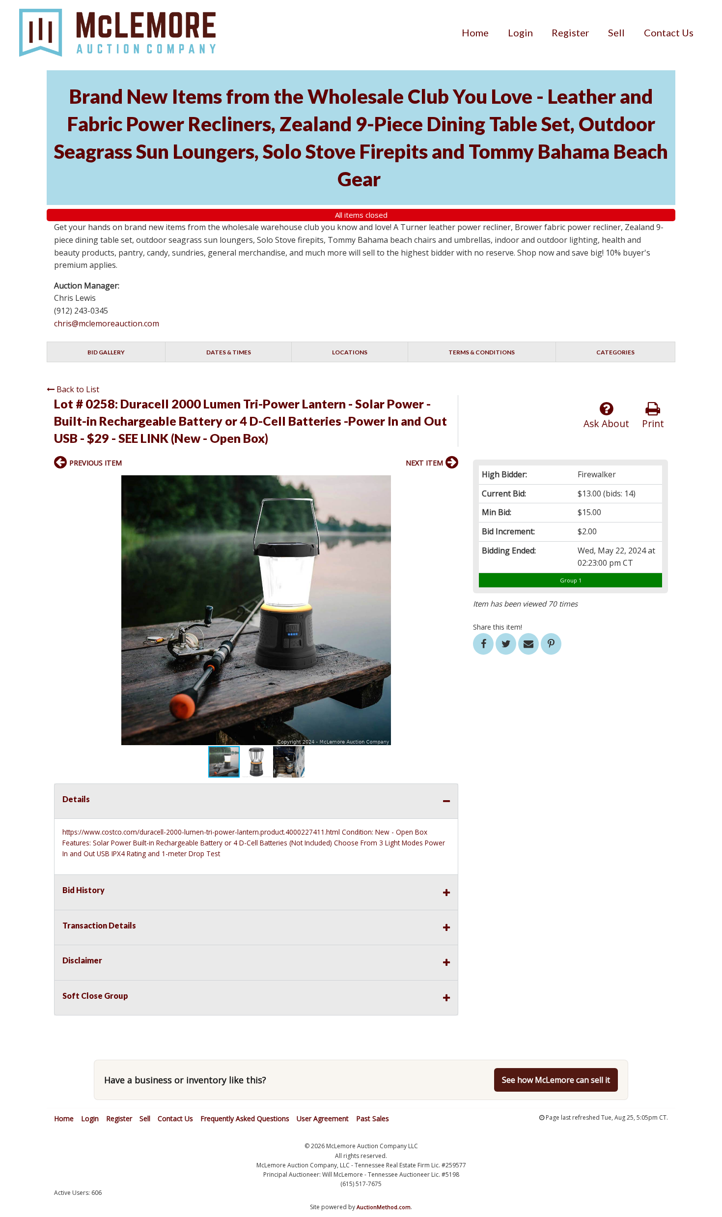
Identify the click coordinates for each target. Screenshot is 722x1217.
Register (570, 32)
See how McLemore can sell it (556, 1079)
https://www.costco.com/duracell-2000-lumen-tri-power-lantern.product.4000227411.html (201, 832)
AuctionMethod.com (384, 1207)
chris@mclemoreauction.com (106, 323)
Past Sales (372, 1118)
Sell (616, 32)
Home (475, 32)
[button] (449, 484)
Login (520, 32)
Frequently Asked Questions (244, 1118)
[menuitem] (475, 32)
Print (653, 423)
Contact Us (669, 32)
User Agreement (323, 1118)
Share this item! (497, 627)
